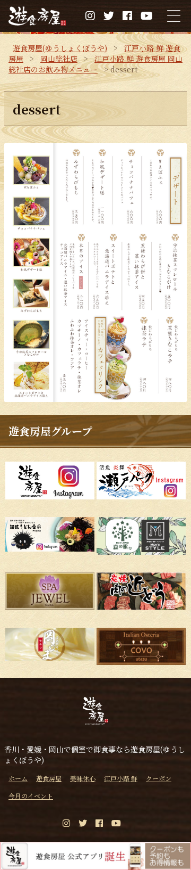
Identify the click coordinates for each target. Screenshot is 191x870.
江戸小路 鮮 (120, 778)
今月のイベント (30, 795)
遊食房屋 (49, 778)
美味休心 (83, 778)
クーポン (158, 778)
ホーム (18, 778)
